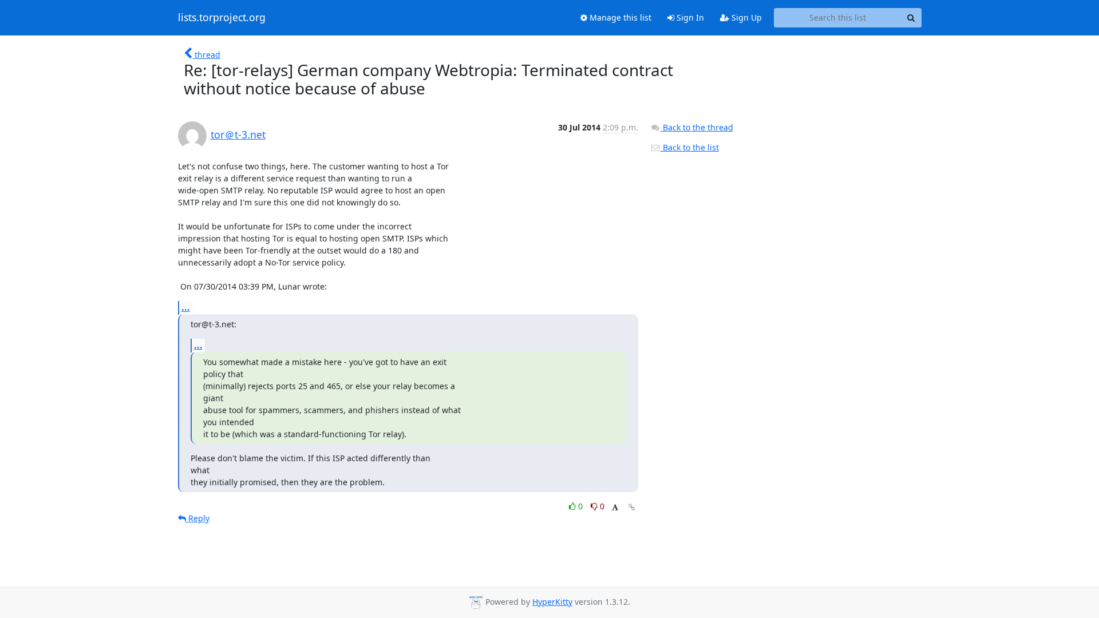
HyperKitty (552, 601)
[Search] (911, 17)
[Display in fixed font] (615, 508)
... (185, 307)
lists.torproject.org (222, 18)
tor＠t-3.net (238, 134)
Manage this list (619, 17)
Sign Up (745, 17)
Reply (197, 518)
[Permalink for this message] (632, 507)
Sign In (689, 17)
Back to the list (690, 147)
